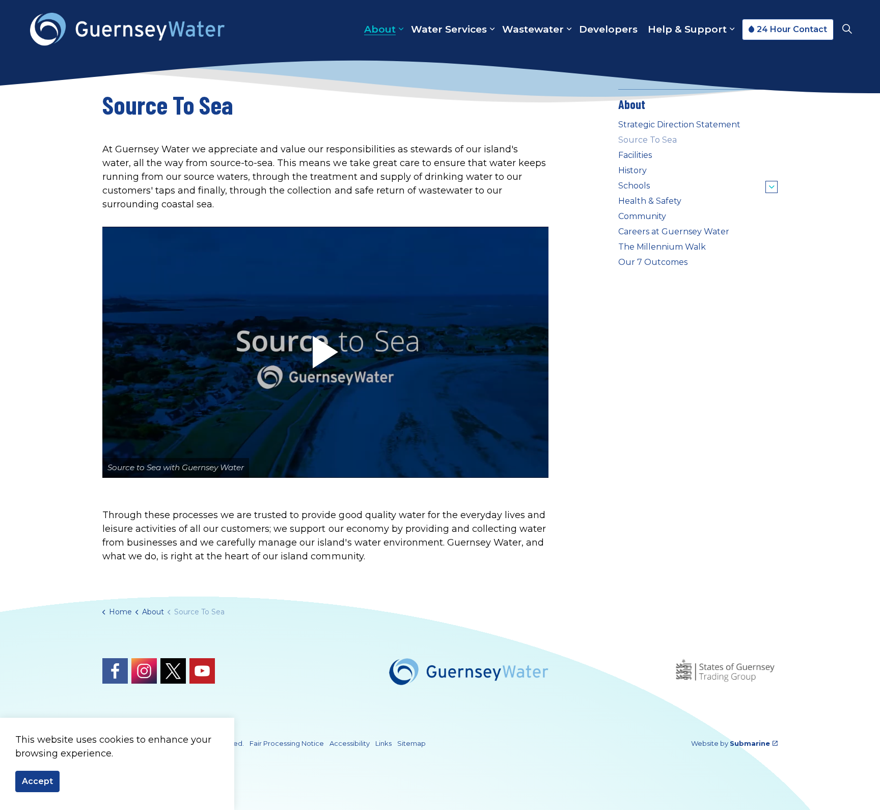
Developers (608, 29)
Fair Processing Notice (287, 743)
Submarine (750, 743)
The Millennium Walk (662, 247)
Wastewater (533, 29)
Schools (634, 186)
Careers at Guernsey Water (673, 231)
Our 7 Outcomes (653, 262)
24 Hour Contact (792, 29)
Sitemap (411, 743)
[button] (325, 352)
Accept (37, 781)
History (632, 170)
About (380, 29)
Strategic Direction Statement (679, 124)
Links (383, 743)
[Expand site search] (847, 29)
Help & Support (687, 29)
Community (642, 216)
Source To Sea (647, 140)
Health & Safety (649, 201)
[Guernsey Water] (127, 29)
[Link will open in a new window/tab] (115, 671)
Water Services (449, 29)
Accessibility (349, 743)
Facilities (635, 155)
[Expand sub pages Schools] (771, 187)
